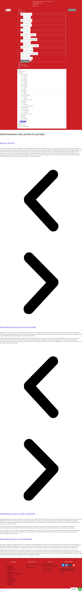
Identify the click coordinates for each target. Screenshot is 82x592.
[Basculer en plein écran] (3, 589)
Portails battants (25, 30)
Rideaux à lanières (25, 59)
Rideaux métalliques (26, 14)
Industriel (26, 19)
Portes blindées (25, 55)
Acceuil (19, 9)
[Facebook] (66, 565)
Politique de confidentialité (23, 66)
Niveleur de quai (28, 49)
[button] (41, 201)
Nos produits (20, 12)
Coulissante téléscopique (30, 39)
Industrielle (26, 23)
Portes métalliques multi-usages (29, 53)
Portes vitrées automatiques (28, 34)
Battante (26, 42)
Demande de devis (22, 64)
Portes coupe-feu (25, 41)
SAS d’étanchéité (28, 50)
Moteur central (7, 143)
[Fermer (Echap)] (8, 589)
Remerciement (11, 572)
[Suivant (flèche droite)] (3, 591)
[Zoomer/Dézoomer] (1, 589)
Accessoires (27, 15)
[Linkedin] (63, 565)
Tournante (26, 38)
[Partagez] (6, 589)
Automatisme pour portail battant (16, 539)
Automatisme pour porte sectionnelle (18, 327)
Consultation (11, 581)
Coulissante (27, 36)
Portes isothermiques (26, 58)
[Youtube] (73, 565)
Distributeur (10, 584)
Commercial (27, 17)
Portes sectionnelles (26, 20)
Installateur (10, 583)
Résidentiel (26, 26)
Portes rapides (25, 56)
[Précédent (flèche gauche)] (1, 591)
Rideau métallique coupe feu (31, 45)
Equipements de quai (26, 47)
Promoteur (10, 567)
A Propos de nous (21, 11)
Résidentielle (27, 22)
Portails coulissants (26, 25)
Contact (19, 63)
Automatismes (24, 61)
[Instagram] (70, 565)
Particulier (10, 566)
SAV (19, 67)
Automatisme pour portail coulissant (17, 514)
